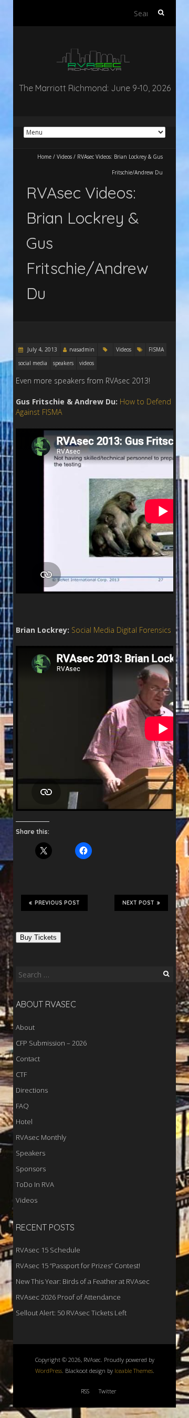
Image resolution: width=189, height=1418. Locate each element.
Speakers (30, 1153)
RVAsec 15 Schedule (48, 1250)
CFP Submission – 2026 (51, 1043)
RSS (85, 1391)
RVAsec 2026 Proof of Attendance (68, 1297)
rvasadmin (81, 349)
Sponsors (31, 1168)
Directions (32, 1090)
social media (32, 363)
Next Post (138, 902)
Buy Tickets (38, 937)
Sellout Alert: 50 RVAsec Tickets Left (71, 1312)
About (25, 1027)
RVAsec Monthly (41, 1137)
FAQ (22, 1106)
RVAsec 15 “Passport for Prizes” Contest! (78, 1265)
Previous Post (57, 902)
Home (44, 156)
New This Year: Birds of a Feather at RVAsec (83, 1281)
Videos (64, 156)
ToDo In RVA (35, 1184)
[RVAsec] (94, 52)
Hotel (24, 1121)
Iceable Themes (133, 1371)
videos (86, 363)
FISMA (156, 349)
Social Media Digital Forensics (121, 630)
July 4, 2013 (41, 349)
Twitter (108, 1391)
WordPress (48, 1371)
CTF (21, 1074)
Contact (28, 1058)
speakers (63, 363)
